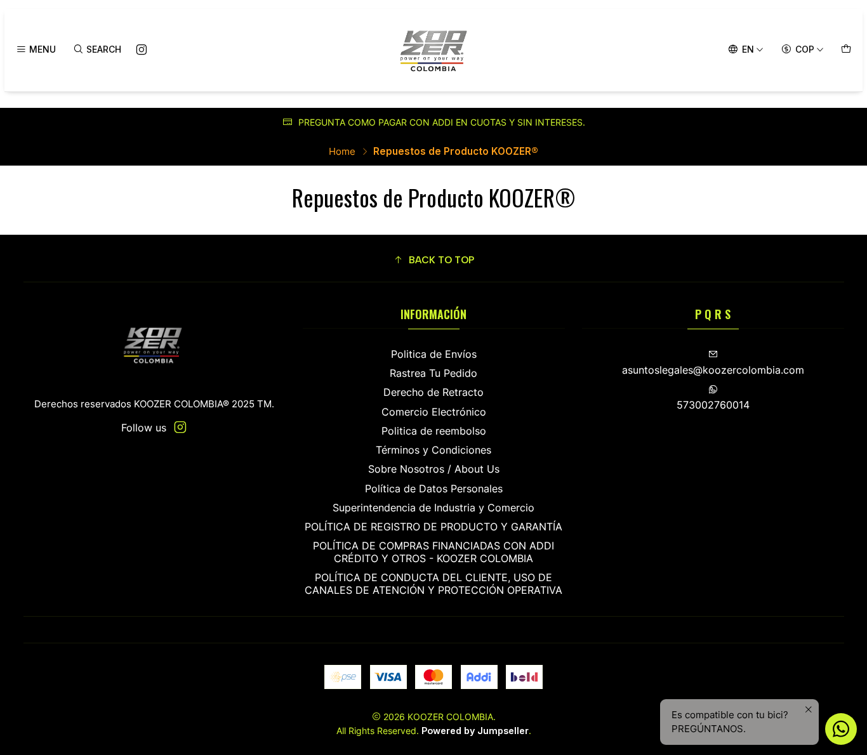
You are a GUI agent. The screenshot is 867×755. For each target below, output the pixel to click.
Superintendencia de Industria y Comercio (433, 508)
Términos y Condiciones (433, 450)
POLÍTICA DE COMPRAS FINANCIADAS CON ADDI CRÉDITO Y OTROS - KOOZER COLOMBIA (433, 552)
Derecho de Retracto (433, 392)
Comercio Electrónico (433, 412)
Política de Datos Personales (434, 489)
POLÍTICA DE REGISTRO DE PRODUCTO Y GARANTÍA (433, 527)
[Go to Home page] (433, 50)
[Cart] (846, 49)
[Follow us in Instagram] (141, 50)
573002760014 (713, 405)
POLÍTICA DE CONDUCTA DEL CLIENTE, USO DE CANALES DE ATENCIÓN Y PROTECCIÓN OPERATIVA (433, 584)
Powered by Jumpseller (475, 730)
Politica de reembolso (433, 431)
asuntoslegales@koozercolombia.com (713, 370)
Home (342, 151)
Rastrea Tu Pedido (433, 373)
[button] (433, 260)
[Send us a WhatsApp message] (841, 729)
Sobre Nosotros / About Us (434, 469)
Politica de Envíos (434, 354)
